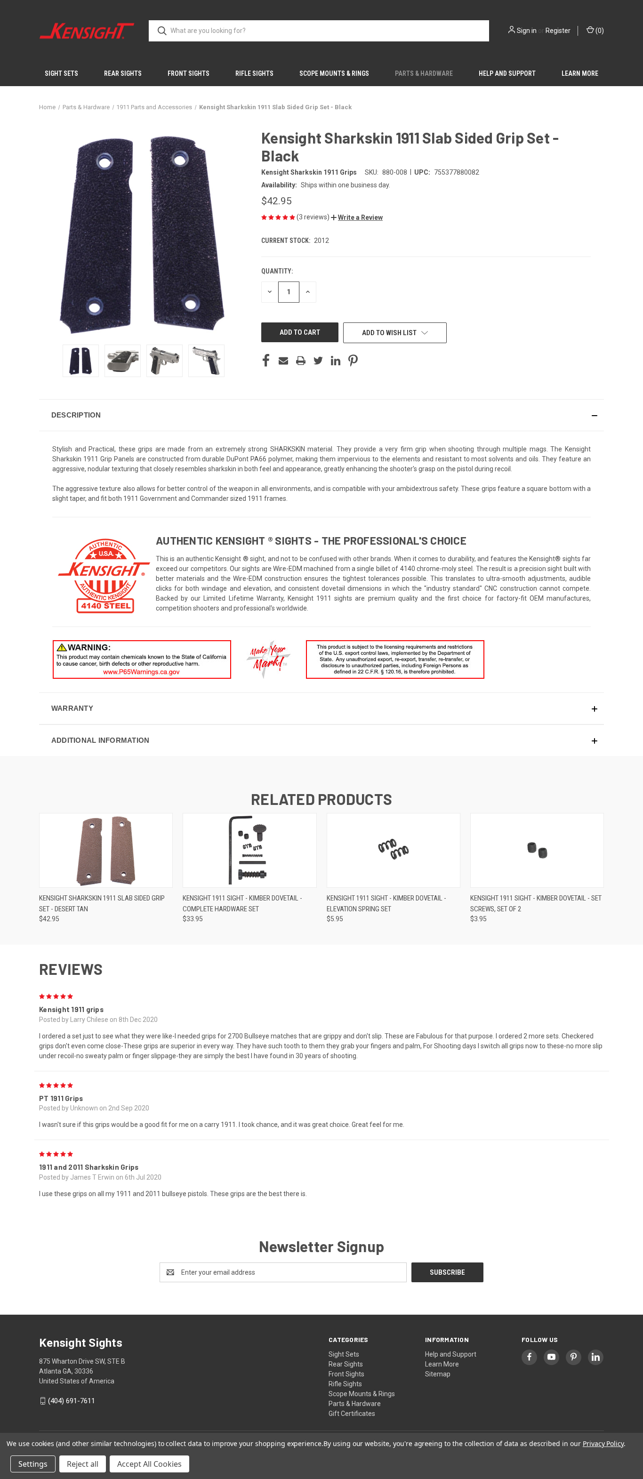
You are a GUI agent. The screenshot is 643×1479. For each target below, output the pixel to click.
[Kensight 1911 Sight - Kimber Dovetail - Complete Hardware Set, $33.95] (249, 850)
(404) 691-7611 (71, 1401)
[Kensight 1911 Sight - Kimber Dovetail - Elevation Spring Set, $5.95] (393, 850)
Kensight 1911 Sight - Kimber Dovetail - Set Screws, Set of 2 (536, 903)
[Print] (300, 360)
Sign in (527, 30)
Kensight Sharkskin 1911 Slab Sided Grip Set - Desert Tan (102, 903)
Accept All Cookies (149, 1464)
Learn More (580, 73)
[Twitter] (318, 360)
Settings (33, 1464)
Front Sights (188, 73)
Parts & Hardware (424, 73)
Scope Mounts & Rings (334, 73)
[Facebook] (266, 360)
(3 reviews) (314, 217)
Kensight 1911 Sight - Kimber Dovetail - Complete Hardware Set (242, 903)
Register (558, 30)
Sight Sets (61, 73)
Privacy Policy (603, 1443)
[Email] (283, 360)
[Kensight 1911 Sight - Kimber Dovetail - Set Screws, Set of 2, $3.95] (537, 850)
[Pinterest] (353, 360)
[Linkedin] (335, 360)
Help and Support (507, 73)
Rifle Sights (254, 73)
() (599, 30)
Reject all (82, 1464)
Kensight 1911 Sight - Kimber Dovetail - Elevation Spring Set (386, 903)
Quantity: (277, 271)
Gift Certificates (352, 1413)
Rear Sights (123, 73)
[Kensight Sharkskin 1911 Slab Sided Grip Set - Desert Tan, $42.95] (106, 850)
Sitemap (437, 1374)
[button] (357, 217)
